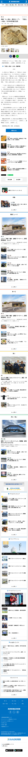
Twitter (14, 712)
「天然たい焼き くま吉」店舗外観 (12, 66)
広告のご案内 (4, 724)
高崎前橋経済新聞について (7, 717)
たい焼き (11, 23)
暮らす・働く (20, 4)
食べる (7, 4)
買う (16, 4)
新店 (2, 23)
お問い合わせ (4, 722)
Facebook (10, 712)
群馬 (8, 23)
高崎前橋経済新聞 (14, 2)
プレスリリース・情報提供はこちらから (9, 719)
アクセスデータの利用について (7, 721)
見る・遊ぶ (12, 4)
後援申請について (5, 726)
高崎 (5, 23)
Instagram (17, 712)
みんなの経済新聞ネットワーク (14, 740)
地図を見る (14, 130)
